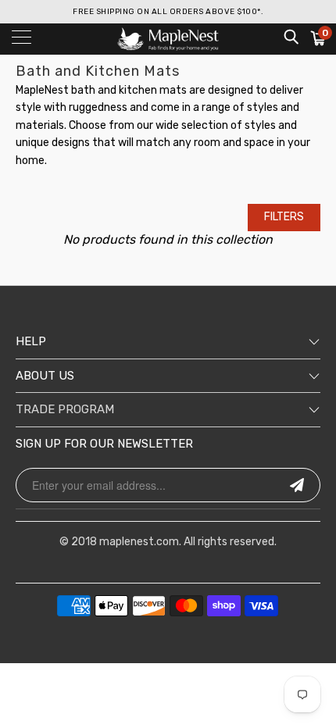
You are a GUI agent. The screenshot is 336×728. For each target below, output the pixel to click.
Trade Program (65, 409)
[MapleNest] (168, 39)
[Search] (290, 36)
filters (284, 216)
